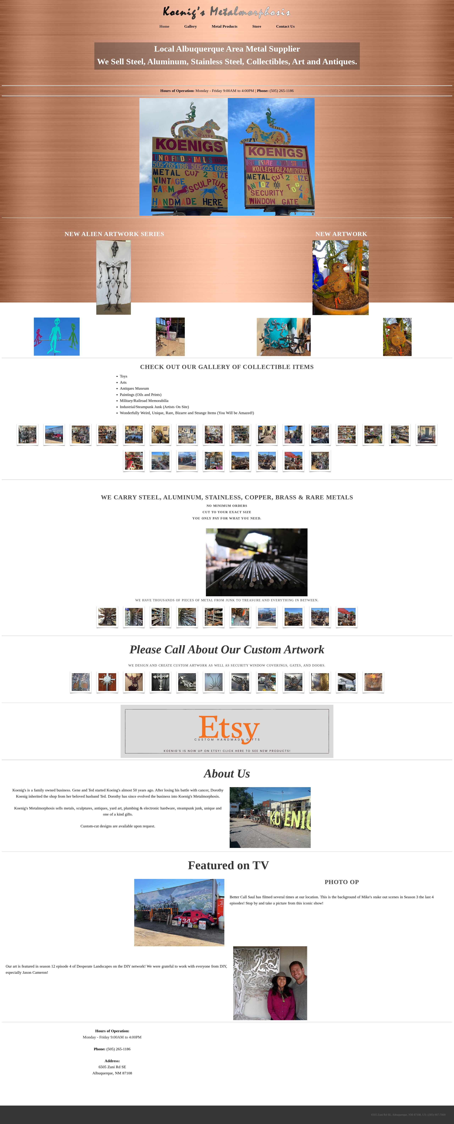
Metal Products (224, 26)
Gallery (190, 26)
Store (256, 26)
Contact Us (285, 26)
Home (164, 26)
